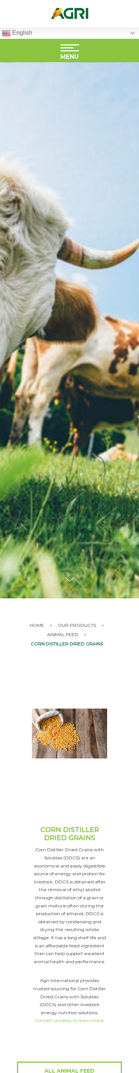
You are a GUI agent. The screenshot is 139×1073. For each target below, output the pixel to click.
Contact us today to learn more (69, 1020)
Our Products (77, 625)
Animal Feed (62, 634)
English (21, 33)
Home (37, 625)
